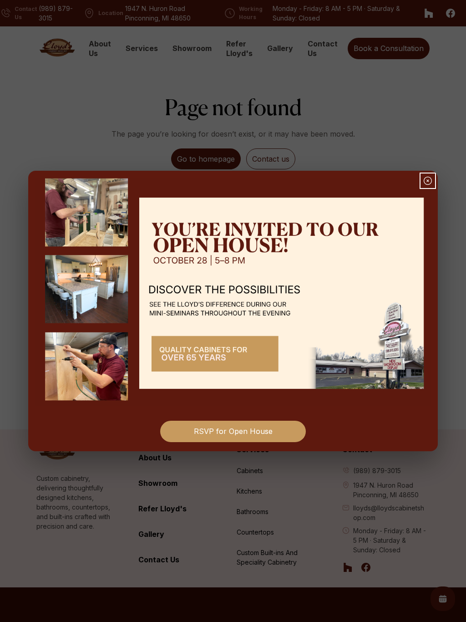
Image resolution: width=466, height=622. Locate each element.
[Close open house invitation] (427, 180)
